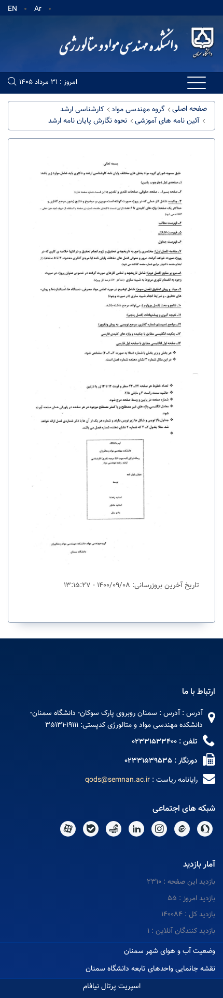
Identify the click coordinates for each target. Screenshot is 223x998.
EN (12, 9)
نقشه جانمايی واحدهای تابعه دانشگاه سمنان (150, 969)
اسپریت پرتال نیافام (112, 986)
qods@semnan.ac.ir (117, 780)
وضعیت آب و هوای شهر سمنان (169, 951)
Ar (37, 9)
